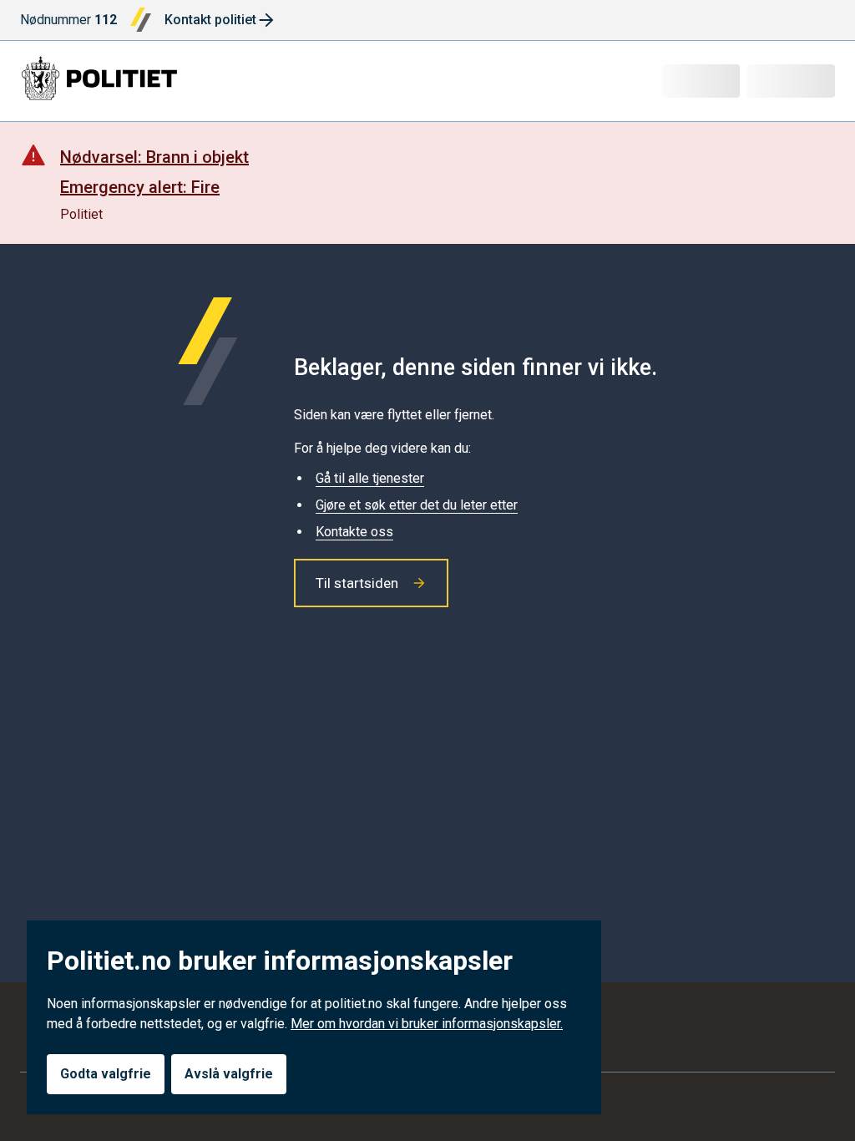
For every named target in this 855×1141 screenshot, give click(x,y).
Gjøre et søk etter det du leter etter (417, 505)
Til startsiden (357, 583)
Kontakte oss (354, 532)
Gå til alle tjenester (370, 478)
